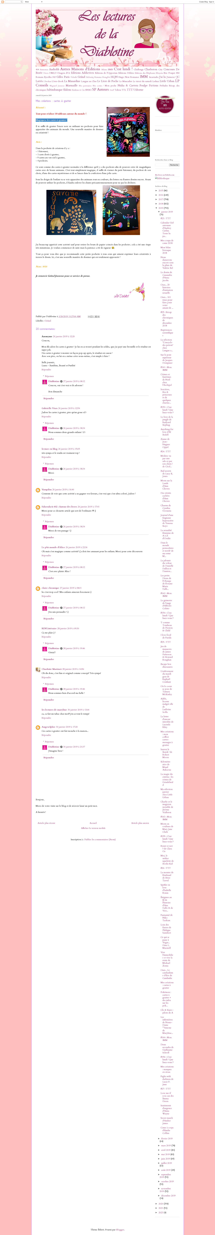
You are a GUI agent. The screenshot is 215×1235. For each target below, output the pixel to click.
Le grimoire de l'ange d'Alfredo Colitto (166, 604)
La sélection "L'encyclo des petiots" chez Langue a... (167, 345)
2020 (161, 1203)
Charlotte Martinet (52, 669)
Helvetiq (89, 77)
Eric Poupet (169, 73)
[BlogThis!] (91, 316)
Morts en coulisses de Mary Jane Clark (167, 827)
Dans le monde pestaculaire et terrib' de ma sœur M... (167, 549)
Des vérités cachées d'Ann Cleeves (166, 497)
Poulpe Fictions (148, 85)
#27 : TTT (166, 1088)
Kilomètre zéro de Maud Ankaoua (166, 765)
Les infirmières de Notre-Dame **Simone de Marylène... (167, 1025)
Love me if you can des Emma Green (167, 1097)
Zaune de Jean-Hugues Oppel (165, 443)
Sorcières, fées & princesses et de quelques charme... (166, 396)
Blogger (120, 1229)
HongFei (106, 77)
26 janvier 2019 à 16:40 (63, 489)
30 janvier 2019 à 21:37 (74, 746)
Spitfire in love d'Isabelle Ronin (166, 888)
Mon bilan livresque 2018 (166, 250)
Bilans (104, 69)
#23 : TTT (166, 218)
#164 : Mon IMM (166, 1039)
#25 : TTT (166, 642)
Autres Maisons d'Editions (80, 69)
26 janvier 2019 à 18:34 (74, 428)
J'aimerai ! (171, 77)
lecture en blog (49, 448)
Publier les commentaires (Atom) (100, 839)
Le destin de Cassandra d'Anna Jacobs (166, 276)
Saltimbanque (54, 90)
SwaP (112, 90)
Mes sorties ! (98, 86)
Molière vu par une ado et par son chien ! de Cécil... (166, 461)
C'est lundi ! (123, 69)
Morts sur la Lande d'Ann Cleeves (166, 484)
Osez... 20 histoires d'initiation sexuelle (167, 288)
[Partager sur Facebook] (96, 316)
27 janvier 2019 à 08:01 (70, 588)
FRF (54, 77)
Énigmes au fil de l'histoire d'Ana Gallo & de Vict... (167, 904)
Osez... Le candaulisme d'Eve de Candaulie (167, 974)
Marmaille (72, 85)
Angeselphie (48, 726)
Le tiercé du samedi (142, 81)
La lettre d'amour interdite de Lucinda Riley (167, 722)
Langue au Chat (89, 81)
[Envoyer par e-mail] (89, 316)
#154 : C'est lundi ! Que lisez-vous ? (167, 615)
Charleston (151, 69)
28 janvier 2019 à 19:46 (74, 648)
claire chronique (50, 588)
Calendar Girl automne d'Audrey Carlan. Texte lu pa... (167, 229)
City (160, 69)
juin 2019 (166, 1158)
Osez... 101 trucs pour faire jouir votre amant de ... (167, 302)
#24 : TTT (166, 451)
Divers (46, 73)
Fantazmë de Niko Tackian (167, 918)
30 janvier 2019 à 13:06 (78, 709)
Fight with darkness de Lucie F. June (167, 1080)
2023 (161, 1212)
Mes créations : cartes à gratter (167, 985)
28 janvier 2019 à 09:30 (68, 628)
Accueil (93, 823)
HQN (114, 77)
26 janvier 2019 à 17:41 (88, 506)
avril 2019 (166, 1150)
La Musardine (72, 81)
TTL (124, 89)
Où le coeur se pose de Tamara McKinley (166, 690)
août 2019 (166, 1170)
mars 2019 (166, 1145)
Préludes (164, 85)
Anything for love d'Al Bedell (167, 432)
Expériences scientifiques (167, 332)
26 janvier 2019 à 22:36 (76, 547)
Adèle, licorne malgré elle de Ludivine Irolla (167, 705)
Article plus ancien (140, 823)
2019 (161, 208)
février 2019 (167, 1138)
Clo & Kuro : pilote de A (167, 1011)
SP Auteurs (100, 89)
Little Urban (167, 81)
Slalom (67, 90)
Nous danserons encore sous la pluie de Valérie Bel (167, 263)
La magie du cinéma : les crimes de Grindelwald (167, 779)
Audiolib (54, 69)
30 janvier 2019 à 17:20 (67, 726)
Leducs (155, 81)
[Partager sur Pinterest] (98, 316)
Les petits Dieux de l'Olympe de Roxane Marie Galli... (166, 582)
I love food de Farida (166, 636)
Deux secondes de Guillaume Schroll (167, 1048)
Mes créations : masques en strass (167, 1069)
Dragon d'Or (63, 73)
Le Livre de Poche (107, 81)
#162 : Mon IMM (166, 595)
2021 (161, 1208)
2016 (161, 195)
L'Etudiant (47, 81)
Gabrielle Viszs (49, 408)
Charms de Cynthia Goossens (166, 508)
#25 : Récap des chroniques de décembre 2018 (167, 319)
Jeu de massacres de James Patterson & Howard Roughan (167, 653)
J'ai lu (162, 77)
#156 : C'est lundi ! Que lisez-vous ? (167, 1059)
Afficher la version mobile (93, 828)
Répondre (46, 369)
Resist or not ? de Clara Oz (167, 848)
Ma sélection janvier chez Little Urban (167, 793)
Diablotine (53, 381)
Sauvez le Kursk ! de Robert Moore (166, 753)
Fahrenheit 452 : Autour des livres (59, 506)
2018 (161, 203)
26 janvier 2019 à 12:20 (64, 336)
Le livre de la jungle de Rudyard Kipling (167, 421)
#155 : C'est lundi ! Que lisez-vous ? (167, 839)
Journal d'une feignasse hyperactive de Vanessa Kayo (167, 520)
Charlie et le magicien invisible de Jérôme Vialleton (167, 807)
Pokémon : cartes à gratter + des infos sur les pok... (166, 999)
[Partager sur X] (94, 316)
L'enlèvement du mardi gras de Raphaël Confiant (167, 676)
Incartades (154, 77)
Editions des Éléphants (145, 73)
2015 (161, 190)
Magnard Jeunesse (57, 86)
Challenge (139, 69)
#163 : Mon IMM (166, 818)
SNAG (88, 89)
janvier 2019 (167, 211)
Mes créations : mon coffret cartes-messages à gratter (167, 738)
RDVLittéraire (49, 628)
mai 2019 (165, 1154)
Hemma (98, 77)
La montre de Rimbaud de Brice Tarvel (167, 876)
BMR (110, 69)
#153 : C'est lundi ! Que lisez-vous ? (167, 410)
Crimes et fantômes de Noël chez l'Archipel (166, 380)
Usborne (138, 90)
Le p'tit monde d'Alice (53, 547)
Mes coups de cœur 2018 (167, 242)
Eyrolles (48, 77)
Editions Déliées (126, 73)
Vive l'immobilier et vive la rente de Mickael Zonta (167, 959)
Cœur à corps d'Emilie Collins (167, 1130)
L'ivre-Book (57, 81)
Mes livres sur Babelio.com (164, 175)
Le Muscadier (125, 81)
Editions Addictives (82, 73)
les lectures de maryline (54, 709)
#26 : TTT (166, 868)
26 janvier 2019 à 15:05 (69, 448)
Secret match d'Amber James (167, 1120)
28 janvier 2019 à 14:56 (73, 669)
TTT (130, 90)
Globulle (73, 77)
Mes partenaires (85, 86)
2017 (161, 199)
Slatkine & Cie (78, 90)
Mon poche (110, 85)
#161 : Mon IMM (166, 369)
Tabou (118, 89)
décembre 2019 (168, 1195)
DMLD (52, 73)
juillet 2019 (166, 1163)
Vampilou (47, 489)
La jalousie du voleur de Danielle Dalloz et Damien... (167, 566)
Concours (169, 69)
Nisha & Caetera (128, 85)
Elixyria (159, 73)
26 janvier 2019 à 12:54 (69, 408)
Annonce (44, 69)
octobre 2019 (167, 1181)
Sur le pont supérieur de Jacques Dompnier (166, 358)
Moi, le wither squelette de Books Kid (167, 859)
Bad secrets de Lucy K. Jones (167, 473)
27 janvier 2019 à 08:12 (74, 381)
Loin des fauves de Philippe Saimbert (166, 928)
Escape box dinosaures (166, 665)
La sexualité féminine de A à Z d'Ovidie (167, 534)
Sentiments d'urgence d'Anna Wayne (166, 1109)
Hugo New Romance (128, 77)
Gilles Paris (62, 77)
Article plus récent (46, 823)
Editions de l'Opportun (106, 73)
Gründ (81, 77)
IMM (144, 76)
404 (37, 69)
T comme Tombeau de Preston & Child (167, 626)
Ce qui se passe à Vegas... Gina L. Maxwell (166, 942)
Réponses (49, 376)
